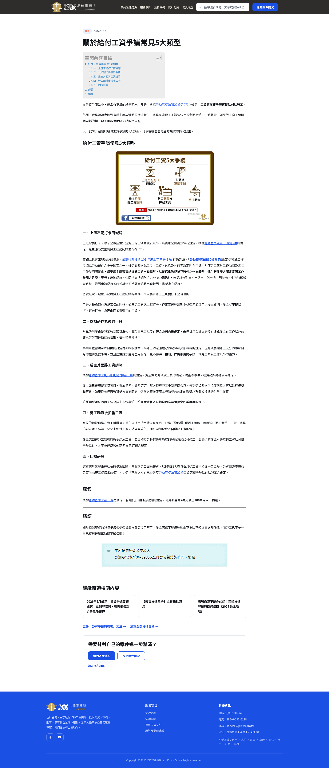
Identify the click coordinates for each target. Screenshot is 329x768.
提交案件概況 (265, 7)
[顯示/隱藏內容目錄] (156, 58)
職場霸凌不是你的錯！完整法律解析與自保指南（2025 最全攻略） (219, 606)
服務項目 (145, 7)
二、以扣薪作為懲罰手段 (107, 72)
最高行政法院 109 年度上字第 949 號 (147, 259)
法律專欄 (159, 7)
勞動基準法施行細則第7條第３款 (111, 375)
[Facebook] (50, 737)
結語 (90, 94)
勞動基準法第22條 (171, 472)
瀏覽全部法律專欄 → (144, 626)
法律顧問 (150, 719)
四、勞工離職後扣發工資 (107, 80)
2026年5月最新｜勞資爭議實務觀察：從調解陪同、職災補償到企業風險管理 (108, 606)
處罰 (90, 89)
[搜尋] (200, 7)
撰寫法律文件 (153, 725)
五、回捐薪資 (100, 85)
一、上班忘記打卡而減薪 (107, 68)
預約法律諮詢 (129, 7)
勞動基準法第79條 (101, 500)
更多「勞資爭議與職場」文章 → (104, 626)
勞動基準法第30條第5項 (220, 243)
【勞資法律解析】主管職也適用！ (162, 604)
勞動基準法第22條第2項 (172, 104)
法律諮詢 (150, 713)
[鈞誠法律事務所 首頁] (73, 7)
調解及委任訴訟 (154, 730)
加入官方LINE (96, 666)
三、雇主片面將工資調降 (107, 76)
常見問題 (187, 7)
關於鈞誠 (173, 7)
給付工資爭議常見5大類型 (103, 64)
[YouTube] (60, 737)
